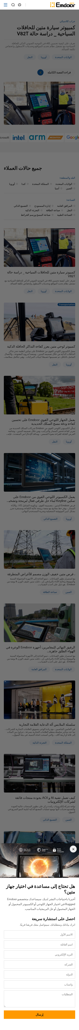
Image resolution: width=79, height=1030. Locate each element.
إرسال (39, 1014)
